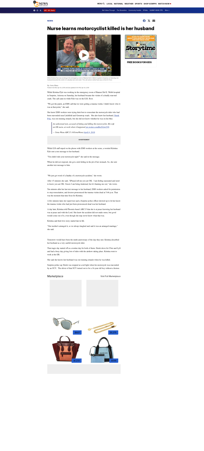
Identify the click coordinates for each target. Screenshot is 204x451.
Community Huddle (135, 10)
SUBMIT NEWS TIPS (156, 10)
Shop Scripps (150, 4)
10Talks (145, 10)
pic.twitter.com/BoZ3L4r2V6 (97, 127)
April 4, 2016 (89, 132)
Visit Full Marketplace (111, 276)
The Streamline (122, 10)
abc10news (34, 10)
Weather (129, 4)
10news (41, 10)
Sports (138, 4)
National (118, 4)
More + (167, 10)
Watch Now (164, 4)
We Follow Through (108, 10)
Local (110, 4)
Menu (100, 4)
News (50, 21)
